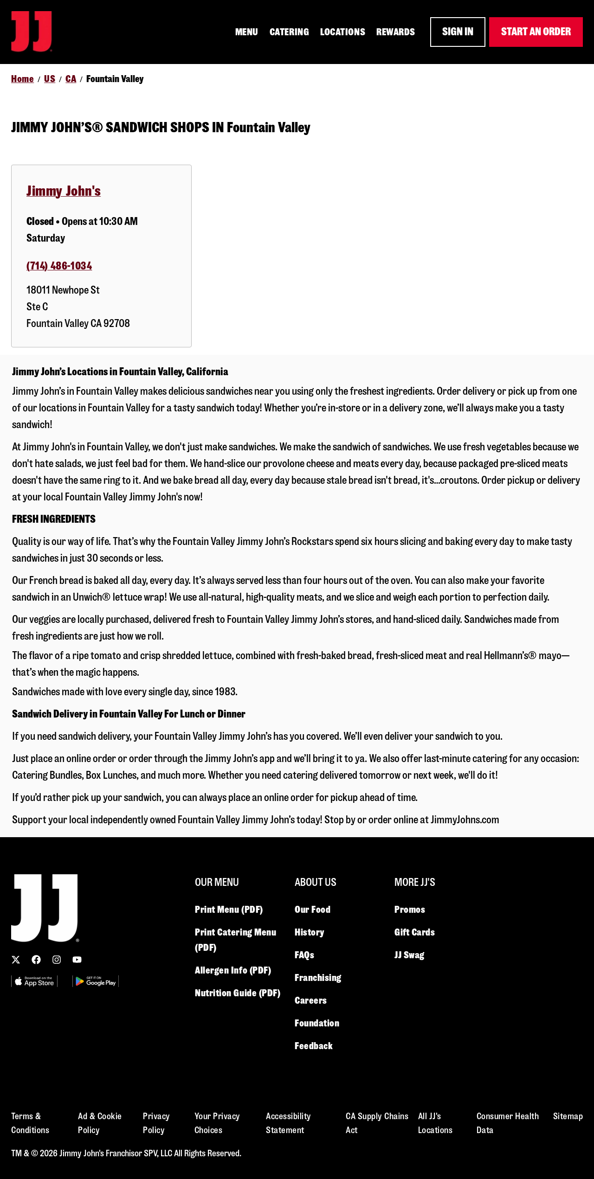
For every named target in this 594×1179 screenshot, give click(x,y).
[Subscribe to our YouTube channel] (77, 959)
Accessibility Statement (288, 1123)
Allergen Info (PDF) (233, 970)
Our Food (312, 909)
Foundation (317, 1023)
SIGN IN (457, 31)
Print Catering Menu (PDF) (235, 940)
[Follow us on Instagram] (56, 959)
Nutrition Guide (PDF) (238, 993)
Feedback (314, 1046)
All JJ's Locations (435, 1123)
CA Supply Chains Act (377, 1123)
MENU (246, 32)
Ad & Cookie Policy (100, 1123)
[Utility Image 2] (95, 981)
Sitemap (568, 1116)
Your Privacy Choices (217, 1123)
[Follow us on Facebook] (36, 959)
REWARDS (395, 32)
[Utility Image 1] (34, 981)
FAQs (304, 955)
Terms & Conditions (30, 1123)
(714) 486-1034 (59, 266)
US (49, 79)
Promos (409, 909)
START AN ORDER (536, 31)
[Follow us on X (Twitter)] (15, 959)
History (309, 932)
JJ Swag (409, 955)
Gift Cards (414, 932)
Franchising (318, 978)
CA (70, 79)
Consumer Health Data (508, 1123)
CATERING (289, 32)
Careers (311, 1000)
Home (22, 79)
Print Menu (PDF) (229, 909)
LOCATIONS (342, 32)
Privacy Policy (156, 1123)
